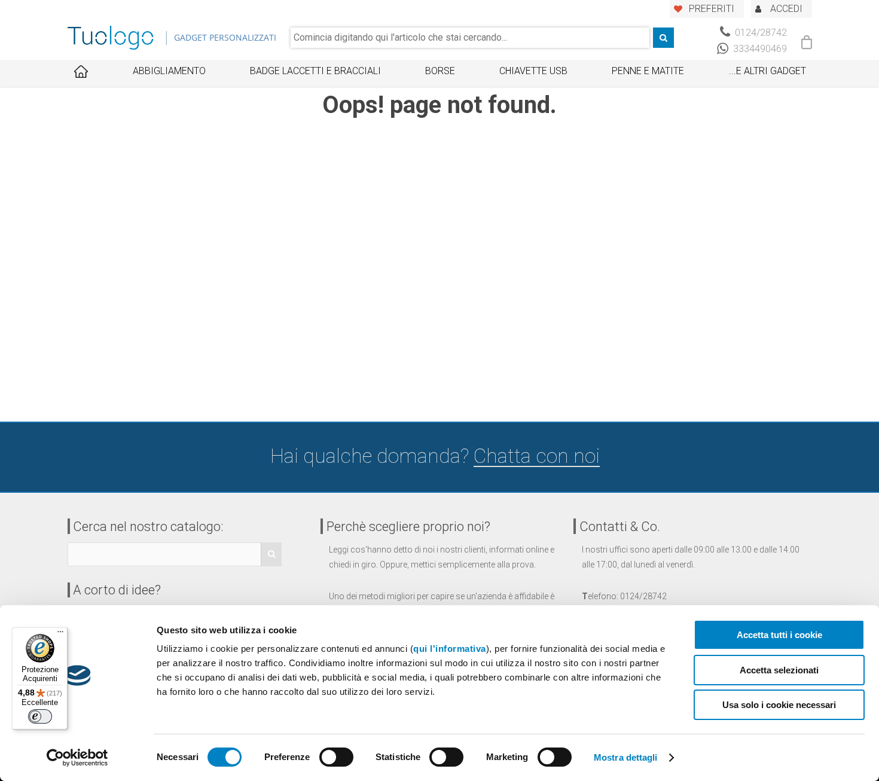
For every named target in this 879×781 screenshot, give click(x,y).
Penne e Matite (648, 71)
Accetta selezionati (779, 670)
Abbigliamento (169, 71)
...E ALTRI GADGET (767, 71)
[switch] (336, 757)
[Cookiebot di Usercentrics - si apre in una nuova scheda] (77, 758)
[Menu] (60, 634)
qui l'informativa (449, 648)
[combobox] (470, 38)
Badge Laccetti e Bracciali (315, 71)
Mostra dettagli (626, 757)
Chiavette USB (533, 71)
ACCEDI (786, 8)
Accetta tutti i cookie (779, 635)
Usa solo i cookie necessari (779, 705)
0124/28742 (759, 32)
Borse (440, 71)
